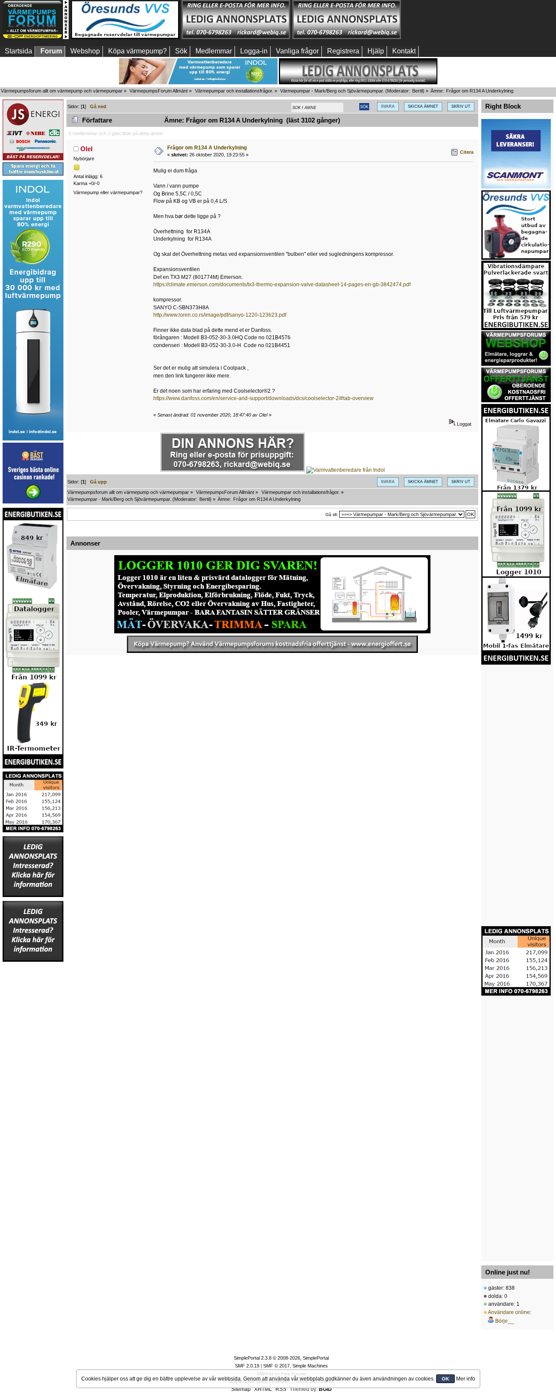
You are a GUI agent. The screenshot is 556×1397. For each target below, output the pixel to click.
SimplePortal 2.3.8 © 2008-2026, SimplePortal (281, 1358)
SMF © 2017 (276, 1365)
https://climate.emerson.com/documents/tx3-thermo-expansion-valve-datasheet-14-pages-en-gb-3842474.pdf (281, 284)
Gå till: (331, 514)
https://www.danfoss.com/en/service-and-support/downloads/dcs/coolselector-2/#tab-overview (263, 398)
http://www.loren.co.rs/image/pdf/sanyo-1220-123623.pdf (219, 315)
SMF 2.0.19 (247, 1365)
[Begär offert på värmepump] (272, 644)
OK (445, 1378)
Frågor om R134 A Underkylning (207, 148)
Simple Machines (310, 1365)
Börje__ (504, 1321)
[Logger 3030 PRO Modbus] (272, 594)
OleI (86, 148)
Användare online (509, 1312)
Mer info (465, 1379)
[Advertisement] (457, 19)
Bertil (417, 90)
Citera (466, 152)
